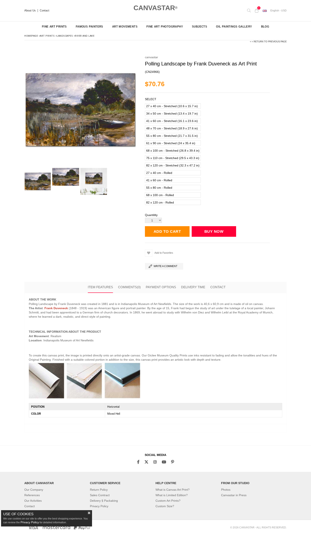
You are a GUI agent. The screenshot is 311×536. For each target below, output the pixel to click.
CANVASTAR (155, 8)
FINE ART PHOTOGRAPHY (164, 26)
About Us (30, 10)
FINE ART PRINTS (54, 26)
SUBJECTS (199, 26)
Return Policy (99, 489)
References (32, 495)
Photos (225, 489)
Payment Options (161, 287)
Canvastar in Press (233, 495)
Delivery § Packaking (104, 500)
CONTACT (218, 287)
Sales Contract (100, 495)
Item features (100, 287)
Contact (44, 10)
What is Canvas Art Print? (173, 489)
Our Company (33, 489)
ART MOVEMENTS (125, 26)
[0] (256, 10)
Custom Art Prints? (168, 500)
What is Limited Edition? (172, 495)
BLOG (265, 26)
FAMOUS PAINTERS (89, 26)
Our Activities (33, 500)
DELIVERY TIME (193, 287)
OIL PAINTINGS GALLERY (234, 26)
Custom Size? (165, 506)
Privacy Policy (99, 506)
